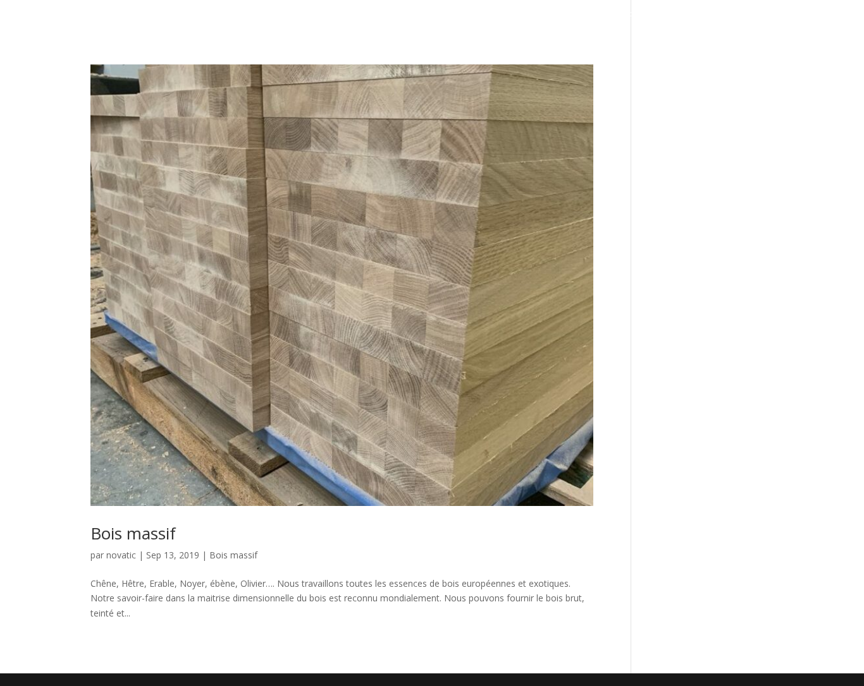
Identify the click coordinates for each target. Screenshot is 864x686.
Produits (631, 14)
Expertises (482, 14)
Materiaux (681, 14)
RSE (722, 14)
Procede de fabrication (558, 14)
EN (836, 17)
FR (849, 17)
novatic (121, 555)
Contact (759, 14)
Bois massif (133, 533)
